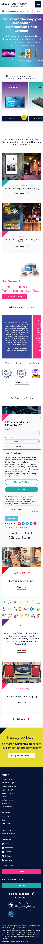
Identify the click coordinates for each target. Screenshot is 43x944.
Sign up (21, 885)
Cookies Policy (20, 935)
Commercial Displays (25, 61)
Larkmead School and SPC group (22, 696)
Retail (4, 820)
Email (7, 429)
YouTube (8, 843)
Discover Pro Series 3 (14, 296)
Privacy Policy (10, 935)
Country (8, 438)
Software (5, 796)
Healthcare (6, 823)
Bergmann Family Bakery (21, 580)
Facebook (9, 848)
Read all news (19, 719)
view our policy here (15, 471)
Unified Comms (7, 800)
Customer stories (8, 830)
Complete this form (20, 756)
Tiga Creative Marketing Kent (18, 941)
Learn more (19, 193)
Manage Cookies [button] (21, 482)
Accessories (6, 803)
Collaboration (7, 807)
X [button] (40, 417)
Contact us (21, 871)
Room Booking (7, 793)
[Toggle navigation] (38, 4)
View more (19, 382)
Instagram (9, 860)
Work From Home (8, 834)
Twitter (8, 852)
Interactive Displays (9, 783)
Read (19, 587)
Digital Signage (7, 789)
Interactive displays (8, 60)
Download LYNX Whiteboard (17, 11)
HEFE (4, 827)
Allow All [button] (21, 489)
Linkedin (8, 856)
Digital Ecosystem (8, 779)
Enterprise (5, 816)
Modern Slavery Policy (18, 937)
